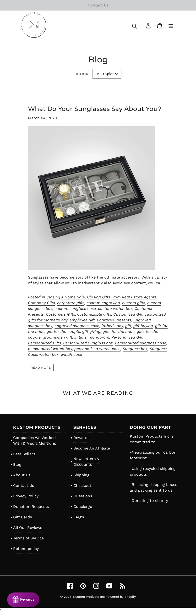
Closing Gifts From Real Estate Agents (121, 297)
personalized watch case (97, 348)
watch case (71, 354)
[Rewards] (23, 599)
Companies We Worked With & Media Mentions (34, 440)
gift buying (143, 325)
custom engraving (103, 303)
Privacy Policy (25, 496)
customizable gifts (94, 314)
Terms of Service (28, 538)
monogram (99, 337)
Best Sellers (24, 454)
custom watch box (115, 308)
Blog (17, 464)
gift (128, 325)
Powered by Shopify (121, 596)
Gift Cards (22, 517)
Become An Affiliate (91, 448)
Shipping (81, 475)
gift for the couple (63, 331)
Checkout (82, 485)
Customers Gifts (60, 314)
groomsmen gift (57, 337)
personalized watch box (50, 348)
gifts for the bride (119, 331)
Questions (82, 496)
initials (80, 337)
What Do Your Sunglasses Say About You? (95, 109)
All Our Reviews (27, 527)
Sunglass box (135, 348)
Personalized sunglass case (140, 343)
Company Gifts (41, 303)
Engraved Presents (114, 320)
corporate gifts (70, 303)
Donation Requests (31, 506)
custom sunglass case (75, 308)
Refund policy (26, 548)
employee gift (82, 320)
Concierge (82, 506)
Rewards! (81, 437)
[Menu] (171, 25)
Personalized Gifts (44, 343)
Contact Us (23, 485)
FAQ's (78, 517)
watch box (49, 354)
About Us (21, 475)
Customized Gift (127, 314)
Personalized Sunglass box (88, 343)
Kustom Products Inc (89, 596)
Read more (41, 367)
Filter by (81, 74)
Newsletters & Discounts (86, 461)
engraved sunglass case (76, 325)
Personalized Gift (126, 337)
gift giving (91, 331)
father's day (112, 325)
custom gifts (133, 303)
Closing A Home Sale (65, 297)
